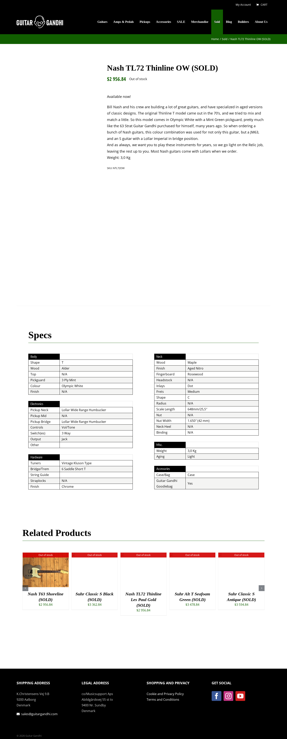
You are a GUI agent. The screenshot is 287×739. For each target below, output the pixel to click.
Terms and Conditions (163, 699)
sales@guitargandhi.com (39, 714)
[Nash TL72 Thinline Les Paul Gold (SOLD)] (143, 555)
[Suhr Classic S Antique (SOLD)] (241, 555)
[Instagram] (228, 696)
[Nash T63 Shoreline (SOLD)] (46, 555)
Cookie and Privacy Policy (165, 694)
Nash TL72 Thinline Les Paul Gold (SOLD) (143, 599)
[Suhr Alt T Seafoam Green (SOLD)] (192, 555)
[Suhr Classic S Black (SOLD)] (95, 555)
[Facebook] (216, 696)
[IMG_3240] (58, 183)
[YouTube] (240, 696)
